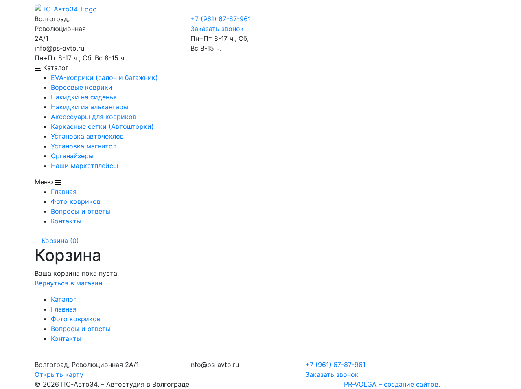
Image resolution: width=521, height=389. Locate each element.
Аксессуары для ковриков (93, 117)
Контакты (66, 221)
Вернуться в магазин (68, 283)
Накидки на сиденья (84, 97)
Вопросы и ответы (81, 211)
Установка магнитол (83, 146)
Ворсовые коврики (81, 87)
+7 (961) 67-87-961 (220, 19)
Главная (64, 192)
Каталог (63, 299)
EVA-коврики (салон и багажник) (104, 77)
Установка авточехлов (87, 136)
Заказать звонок (217, 28)
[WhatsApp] (114, 19)
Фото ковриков (76, 201)
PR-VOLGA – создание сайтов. (392, 384)
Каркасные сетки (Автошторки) (102, 126)
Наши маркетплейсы (84, 165)
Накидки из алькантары (89, 107)
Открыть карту (59, 374)
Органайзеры (72, 156)
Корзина (59, 240)
